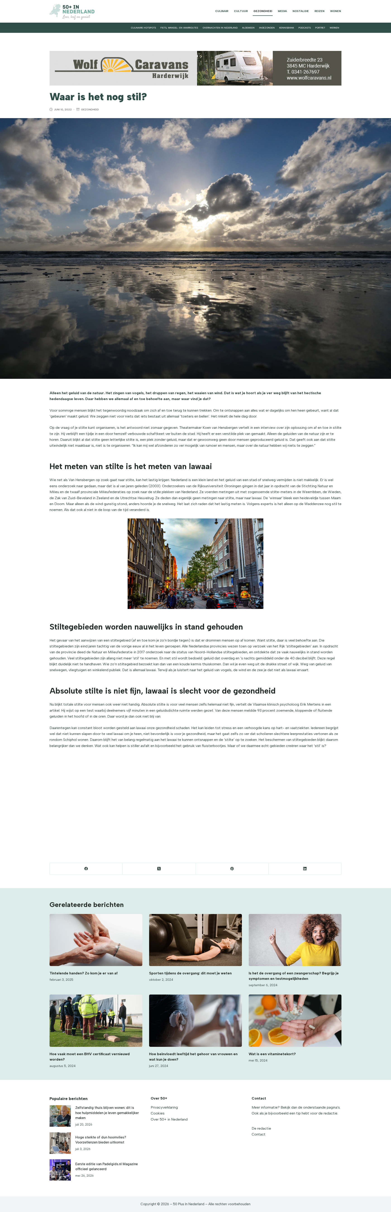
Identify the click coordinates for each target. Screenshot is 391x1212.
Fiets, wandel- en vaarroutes (179, 27)
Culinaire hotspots (143, 27)
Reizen (319, 11)
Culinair (221, 11)
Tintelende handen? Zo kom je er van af (84, 973)
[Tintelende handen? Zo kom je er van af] (96, 940)
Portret (320, 27)
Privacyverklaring (164, 1107)
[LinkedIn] (305, 869)
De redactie (261, 1128)
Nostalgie (301, 11)
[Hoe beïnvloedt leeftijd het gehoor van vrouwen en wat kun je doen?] (195, 1021)
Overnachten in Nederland (220, 27)
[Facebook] (86, 869)
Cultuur (241, 11)
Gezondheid (262, 11)
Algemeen (248, 27)
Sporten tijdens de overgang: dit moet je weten (190, 973)
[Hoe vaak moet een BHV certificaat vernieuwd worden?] (96, 1021)
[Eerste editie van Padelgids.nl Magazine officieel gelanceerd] (60, 1170)
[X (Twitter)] (159, 869)
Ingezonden (267, 27)
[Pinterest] (232, 869)
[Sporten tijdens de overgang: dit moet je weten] (195, 940)
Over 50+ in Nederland (169, 1119)
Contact (258, 1134)
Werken (334, 27)
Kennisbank (286, 27)
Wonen (335, 11)
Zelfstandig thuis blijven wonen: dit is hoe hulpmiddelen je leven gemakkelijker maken (107, 1113)
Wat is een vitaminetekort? (272, 1054)
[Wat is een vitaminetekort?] (295, 1021)
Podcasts (304, 27)
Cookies (158, 1113)
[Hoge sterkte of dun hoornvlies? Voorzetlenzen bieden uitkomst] (60, 1143)
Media (282, 11)
